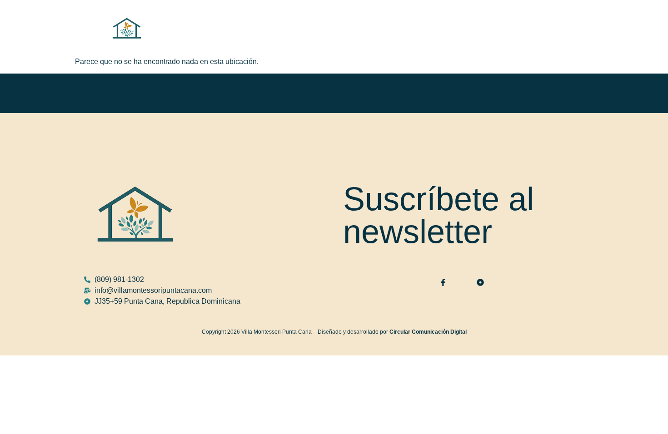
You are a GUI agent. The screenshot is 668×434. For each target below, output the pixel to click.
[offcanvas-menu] (579, 28)
